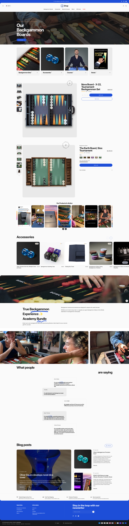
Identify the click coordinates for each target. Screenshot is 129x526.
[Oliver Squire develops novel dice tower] (44, 470)
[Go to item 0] (19, 85)
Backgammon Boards (21, 508)
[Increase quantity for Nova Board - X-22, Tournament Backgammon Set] (87, 95)
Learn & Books (20, 511)
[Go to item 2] (19, 91)
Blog (33, 509)
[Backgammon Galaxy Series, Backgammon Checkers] (100, 253)
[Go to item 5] (19, 109)
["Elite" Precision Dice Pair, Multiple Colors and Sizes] (28, 253)
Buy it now (97, 98)
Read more (22, 486)
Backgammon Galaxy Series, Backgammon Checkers (96, 267)
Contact (34, 511)
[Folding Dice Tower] (76, 253)
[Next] (74, 112)
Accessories (19, 509)
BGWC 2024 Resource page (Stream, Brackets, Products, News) (102, 476)
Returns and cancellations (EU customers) (38, 514)
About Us (34, 508)
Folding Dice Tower (69, 266)
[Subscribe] (93, 512)
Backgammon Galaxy (84, 145)
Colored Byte (19, 522)
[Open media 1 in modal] (50, 110)
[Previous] (24, 360)
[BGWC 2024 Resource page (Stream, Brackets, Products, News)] (82, 481)
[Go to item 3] (19, 97)
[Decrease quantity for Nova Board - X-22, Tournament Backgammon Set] (82, 95)
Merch (18, 513)
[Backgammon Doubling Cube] (52, 253)
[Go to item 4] (19, 103)
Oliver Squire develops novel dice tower (36, 476)
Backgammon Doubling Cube (48, 266)
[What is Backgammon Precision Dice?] (82, 459)
